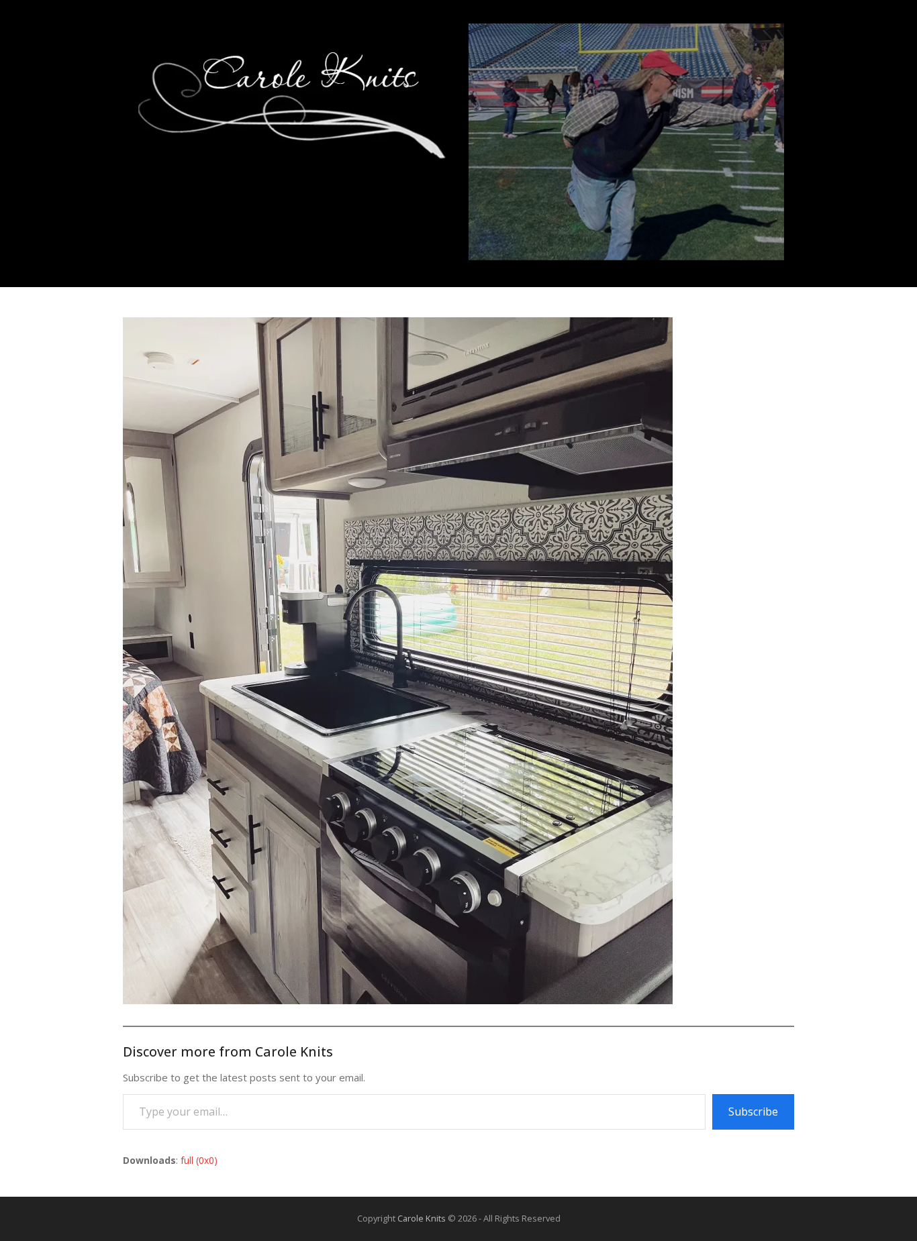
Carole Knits (421, 1218)
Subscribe (753, 1111)
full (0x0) (199, 1160)
